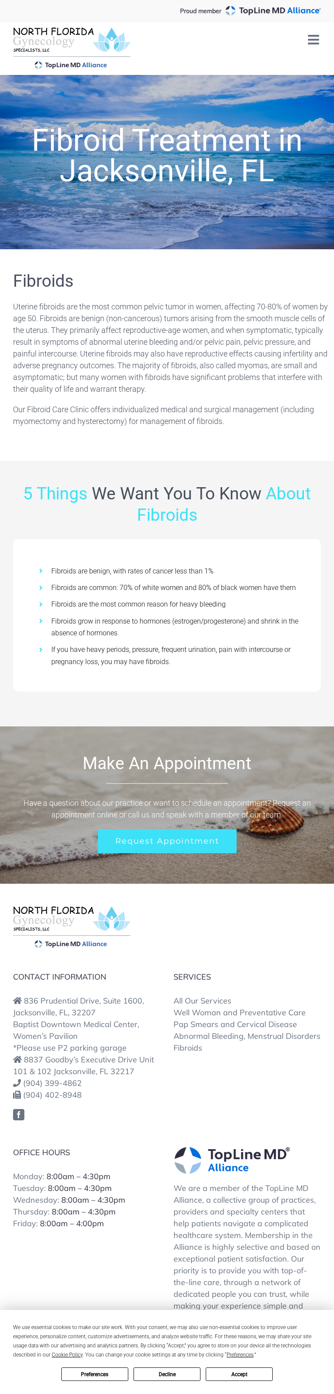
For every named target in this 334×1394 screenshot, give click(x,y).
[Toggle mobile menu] (314, 39)
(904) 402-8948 (52, 1095)
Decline (167, 1374)
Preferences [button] (240, 1355)
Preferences (94, 1374)
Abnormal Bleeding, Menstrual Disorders (247, 1036)
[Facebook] (18, 1114)
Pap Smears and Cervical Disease (235, 1024)
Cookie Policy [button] (67, 1355)
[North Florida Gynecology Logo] (71, 909)
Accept (239, 1374)
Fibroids (188, 1048)
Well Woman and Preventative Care (240, 1012)
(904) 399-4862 (52, 1083)
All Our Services (202, 1001)
